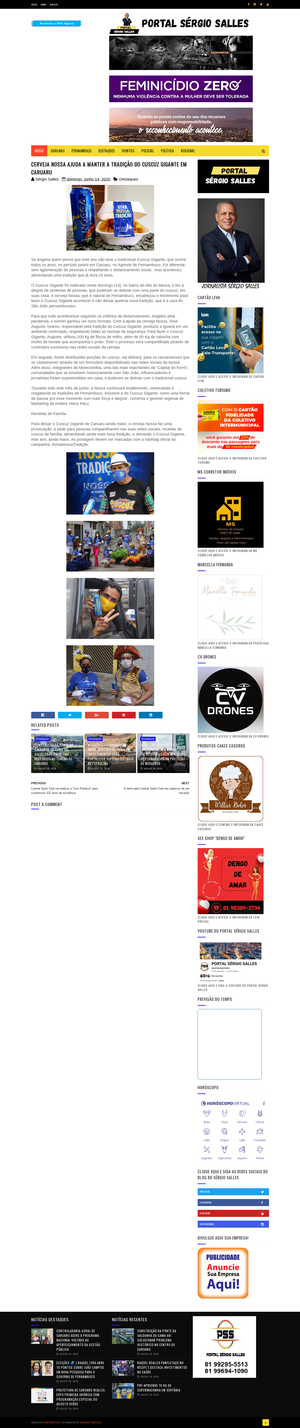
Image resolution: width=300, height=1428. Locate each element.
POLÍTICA (167, 150)
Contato (54, 4)
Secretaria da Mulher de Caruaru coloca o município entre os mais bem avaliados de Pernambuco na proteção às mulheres (163, 754)
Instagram (207, 1224)
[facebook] (248, 4)
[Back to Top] (265, 1422)
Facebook (206, 1202)
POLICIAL (147, 150)
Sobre (44, 4)
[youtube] (267, 4)
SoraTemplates (52, 1422)
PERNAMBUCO (81, 150)
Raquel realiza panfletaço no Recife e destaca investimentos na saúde (162, 1367)
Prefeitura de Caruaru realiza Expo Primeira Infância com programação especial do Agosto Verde (80, 1396)
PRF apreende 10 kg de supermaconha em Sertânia (158, 1387)
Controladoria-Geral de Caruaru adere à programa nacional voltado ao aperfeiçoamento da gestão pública (78, 1340)
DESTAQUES (106, 150)
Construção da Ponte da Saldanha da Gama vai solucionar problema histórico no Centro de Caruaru (54, 754)
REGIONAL (188, 150)
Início (34, 4)
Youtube (205, 1213)
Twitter (205, 1191)
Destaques (128, 179)
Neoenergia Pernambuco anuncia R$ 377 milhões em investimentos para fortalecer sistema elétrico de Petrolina (111, 754)
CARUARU (58, 150)
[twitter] (261, 4)
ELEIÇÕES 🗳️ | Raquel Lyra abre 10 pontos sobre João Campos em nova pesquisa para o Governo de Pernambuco (80, 1369)
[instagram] (254, 4)
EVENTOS (128, 150)
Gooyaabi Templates (91, 1422)
